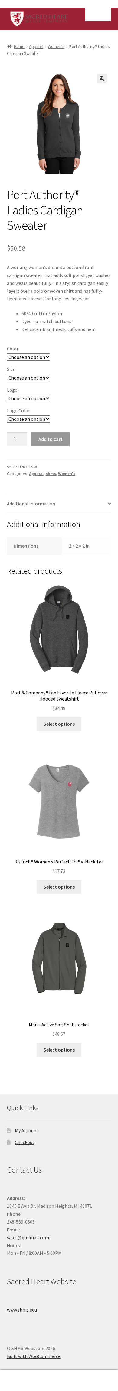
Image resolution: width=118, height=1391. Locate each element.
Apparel (36, 46)
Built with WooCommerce (34, 1356)
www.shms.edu (22, 1310)
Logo (12, 390)
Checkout (24, 1142)
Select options (59, 724)
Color (12, 349)
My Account (26, 1130)
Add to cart (50, 439)
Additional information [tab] (31, 504)
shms (51, 473)
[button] (102, 78)
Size (11, 369)
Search (59, 1380)
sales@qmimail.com (28, 1237)
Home (19, 46)
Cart (91, 1375)
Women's (56, 46)
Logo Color (18, 410)
